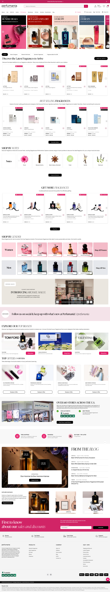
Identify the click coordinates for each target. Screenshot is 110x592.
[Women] (9, 249)
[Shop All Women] (100, 250)
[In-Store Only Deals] (70, 32)
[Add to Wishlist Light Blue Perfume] (106, 128)
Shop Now (55, 229)
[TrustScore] (67, 415)
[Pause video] (9, 46)
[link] (105, 442)
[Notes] (9, 160)
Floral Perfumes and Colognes (58, 588)
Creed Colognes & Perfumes (65, 587)
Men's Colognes (13, 54)
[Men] (9, 267)
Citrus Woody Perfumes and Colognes (44, 588)
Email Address (64, 527)
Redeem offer (14, 392)
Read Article (34, 480)
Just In (4, 54)
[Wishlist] (104, 6)
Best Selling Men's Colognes (36, 587)
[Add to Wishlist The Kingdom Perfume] (21, 86)
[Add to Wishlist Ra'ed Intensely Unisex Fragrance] (42, 86)
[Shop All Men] (100, 267)
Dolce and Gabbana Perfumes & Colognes (46, 590)
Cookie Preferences (25, 582)
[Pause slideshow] (3, 1)
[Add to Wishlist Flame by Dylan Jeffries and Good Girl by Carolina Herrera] (42, 215)
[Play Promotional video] (74, 291)
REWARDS (50, 434)
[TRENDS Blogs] (93, 502)
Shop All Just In (101, 58)
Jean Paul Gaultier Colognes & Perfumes (63, 590)
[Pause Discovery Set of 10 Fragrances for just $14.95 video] (19, 38)
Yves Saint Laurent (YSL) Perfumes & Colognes (81, 587)
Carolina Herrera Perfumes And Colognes (28, 590)
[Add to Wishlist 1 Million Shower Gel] (106, 86)
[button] (97, 6)
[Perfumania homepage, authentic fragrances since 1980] (9, 6)
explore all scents (55, 175)
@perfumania (82, 314)
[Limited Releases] (97, 32)
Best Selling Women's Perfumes (16, 587)
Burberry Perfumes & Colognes (78, 590)
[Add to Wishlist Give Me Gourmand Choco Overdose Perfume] (85, 86)
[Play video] (57, 302)
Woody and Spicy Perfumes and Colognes (73, 588)
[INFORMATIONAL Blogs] (39, 502)
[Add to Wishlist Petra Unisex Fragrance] (63, 86)
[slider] (14, 46)
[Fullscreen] (28, 46)
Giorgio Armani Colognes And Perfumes (28, 588)
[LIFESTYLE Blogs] (66, 502)
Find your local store (65, 422)
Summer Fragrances (38, 54)
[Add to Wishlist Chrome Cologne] (63, 128)
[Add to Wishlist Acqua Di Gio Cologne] (21, 128)
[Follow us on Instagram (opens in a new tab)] (51, 574)
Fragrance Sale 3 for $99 (52, 54)
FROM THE (85, 449)
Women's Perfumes (25, 54)
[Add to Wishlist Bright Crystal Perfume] (42, 128)
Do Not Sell (32, 582)
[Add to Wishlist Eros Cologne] (85, 128)
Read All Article (7, 503)
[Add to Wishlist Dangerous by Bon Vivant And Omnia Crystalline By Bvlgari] (85, 215)
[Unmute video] (25, 46)
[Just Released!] (44, 32)
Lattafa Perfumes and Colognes (12, 588)
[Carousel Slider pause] (107, 46)
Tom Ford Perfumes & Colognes (52, 587)
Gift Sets (44, 587)
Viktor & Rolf (93, 587)
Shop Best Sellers (55, 142)
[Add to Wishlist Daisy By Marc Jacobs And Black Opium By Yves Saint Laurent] (63, 215)
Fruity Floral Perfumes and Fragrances (90, 588)
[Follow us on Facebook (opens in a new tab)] (48, 574)
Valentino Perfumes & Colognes (13, 590)
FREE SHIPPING (25, 434)
